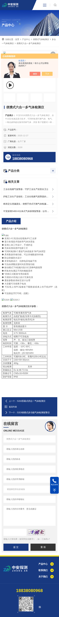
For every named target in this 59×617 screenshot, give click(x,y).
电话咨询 (54, 485)
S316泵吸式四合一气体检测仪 (31, 401)
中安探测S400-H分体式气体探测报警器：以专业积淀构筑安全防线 (29, 211)
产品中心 (26, 39)
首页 (17, 39)
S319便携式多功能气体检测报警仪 (33, 412)
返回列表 (13, 407)
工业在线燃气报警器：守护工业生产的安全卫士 (25, 189)
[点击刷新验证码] (36, 532)
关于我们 (43, 576)
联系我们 (43, 570)
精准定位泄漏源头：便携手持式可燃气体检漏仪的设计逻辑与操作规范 (29, 204)
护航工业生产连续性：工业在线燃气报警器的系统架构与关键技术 (29, 196)
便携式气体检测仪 (41, 39)
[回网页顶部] (54, 490)
